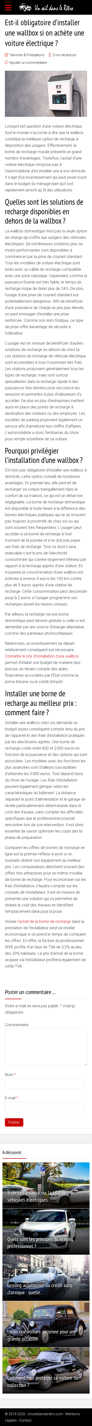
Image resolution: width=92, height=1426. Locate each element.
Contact (25, 1420)
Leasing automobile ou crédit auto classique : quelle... (39, 1289)
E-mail (11, 1098)
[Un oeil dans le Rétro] (46, 6)
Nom (10, 1074)
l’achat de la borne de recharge (44, 921)
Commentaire (16, 1024)
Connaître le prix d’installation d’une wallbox (42, 656)
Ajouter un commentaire (28, 63)
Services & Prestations (27, 55)
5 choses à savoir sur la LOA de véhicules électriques (36, 1196)
